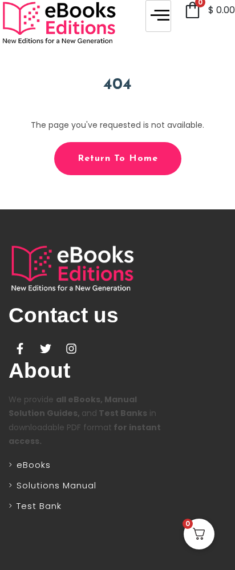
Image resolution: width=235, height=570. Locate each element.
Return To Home (118, 158)
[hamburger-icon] (158, 16)
